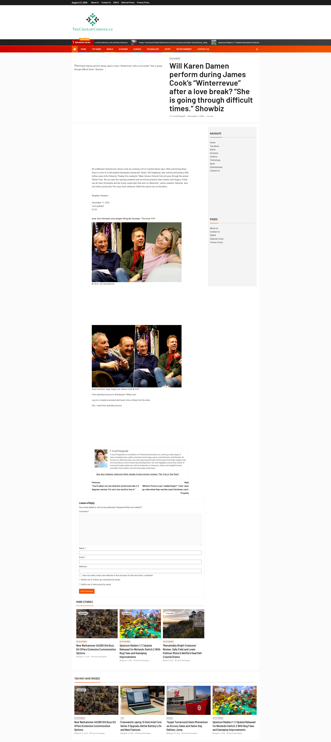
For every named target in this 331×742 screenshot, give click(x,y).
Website (83, 566)
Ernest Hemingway (100, 657)
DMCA (116, 3)
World (110, 49)
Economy (123, 49)
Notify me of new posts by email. (96, 584)
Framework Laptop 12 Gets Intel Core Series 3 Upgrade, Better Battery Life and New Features (140, 725)
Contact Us (106, 3)
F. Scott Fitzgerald (178, 116)
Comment (84, 511)
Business (170, 718)
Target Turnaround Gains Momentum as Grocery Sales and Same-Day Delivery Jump (136, 42)
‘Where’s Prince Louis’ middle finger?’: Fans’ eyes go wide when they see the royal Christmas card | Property (165, 487)
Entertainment (184, 49)
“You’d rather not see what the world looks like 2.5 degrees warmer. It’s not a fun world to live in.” (115, 486)
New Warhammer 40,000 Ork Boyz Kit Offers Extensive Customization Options (96, 649)
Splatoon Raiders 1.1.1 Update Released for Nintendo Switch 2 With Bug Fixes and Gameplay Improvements (225, 42)
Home (83, 49)
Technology (153, 49)
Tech (122, 718)
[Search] (257, 49)
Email (82, 557)
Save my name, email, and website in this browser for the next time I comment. (117, 575)
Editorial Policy (127, 3)
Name (82, 548)
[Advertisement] (140, 148)
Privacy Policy (143, 3)
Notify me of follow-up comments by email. (100, 579)
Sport (168, 49)
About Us (95, 3)
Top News (96, 49)
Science (137, 49)
